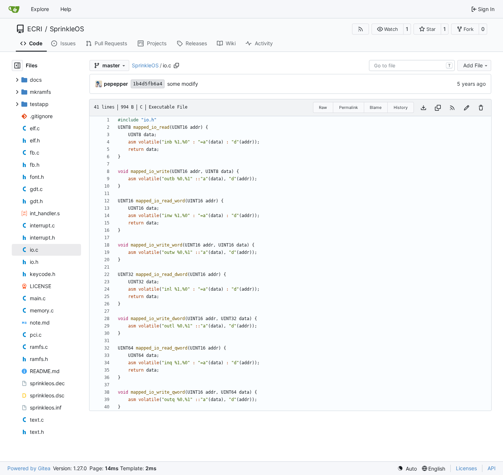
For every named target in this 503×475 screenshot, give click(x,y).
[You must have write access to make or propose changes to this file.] (481, 108)
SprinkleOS (67, 29)
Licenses (466, 468)
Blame (375, 107)
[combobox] (412, 65)
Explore (40, 9)
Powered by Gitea (28, 468)
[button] (388, 29)
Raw (323, 107)
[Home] (14, 9)
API (492, 468)
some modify (182, 84)
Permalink (348, 107)
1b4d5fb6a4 (147, 83)
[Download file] (423, 108)
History (401, 107)
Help (65, 9)
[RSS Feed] (360, 29)
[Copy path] (176, 65)
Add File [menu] (473, 65)
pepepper (116, 84)
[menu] (407, 468)
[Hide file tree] (17, 65)
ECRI (34, 29)
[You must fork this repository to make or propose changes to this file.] (466, 108)
